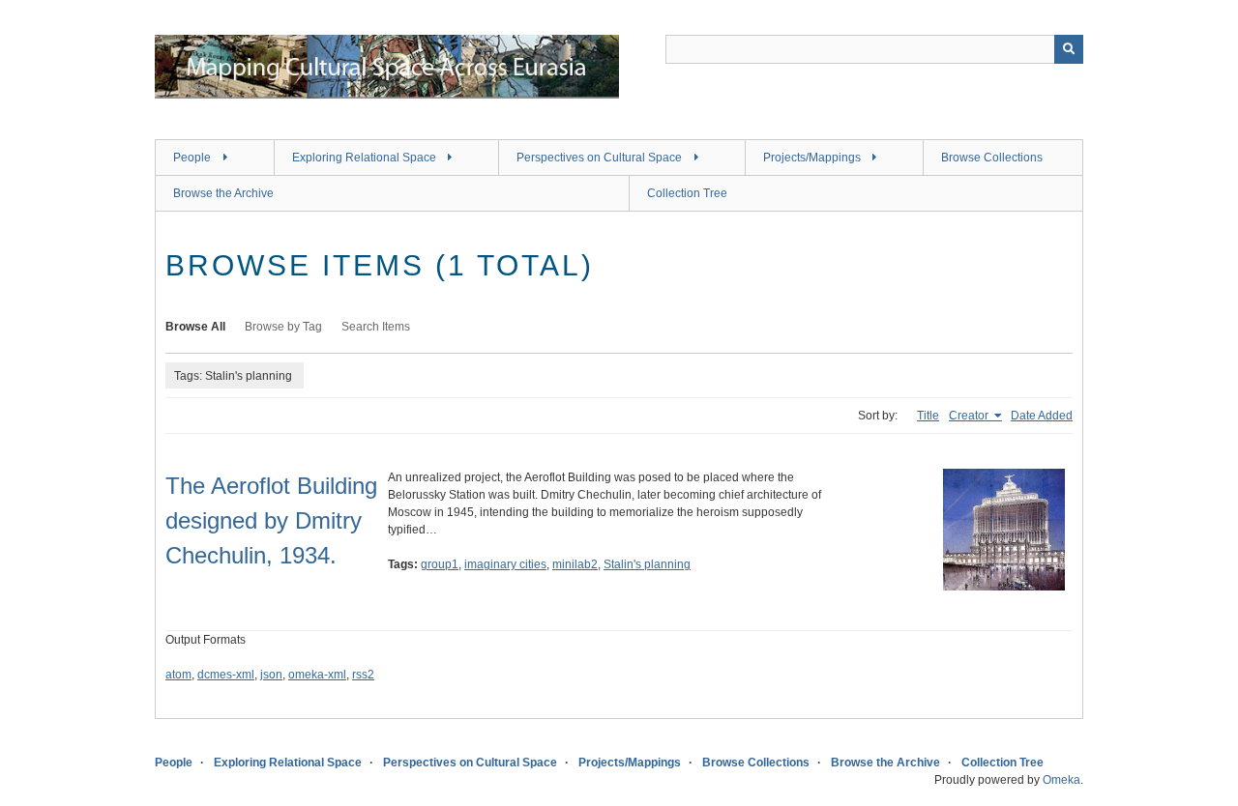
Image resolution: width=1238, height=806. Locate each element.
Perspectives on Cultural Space (599, 157)
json (271, 674)
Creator (970, 415)
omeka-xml (317, 674)
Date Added (1042, 415)
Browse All (195, 326)
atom (178, 674)
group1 (439, 564)
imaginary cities (505, 564)
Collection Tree (687, 193)
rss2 (363, 674)
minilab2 (575, 564)
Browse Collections (992, 157)
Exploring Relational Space (364, 157)
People (192, 157)
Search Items (375, 326)
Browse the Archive (223, 193)
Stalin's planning (647, 564)
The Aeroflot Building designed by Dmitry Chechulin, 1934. (271, 520)
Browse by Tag (283, 326)
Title (928, 415)
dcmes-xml (225, 674)
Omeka (1061, 780)
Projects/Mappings (812, 157)
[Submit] (1068, 49)
